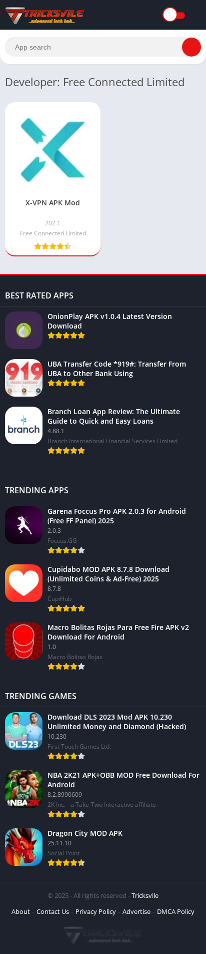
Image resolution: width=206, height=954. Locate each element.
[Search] (191, 47)
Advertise (136, 911)
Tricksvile (145, 895)
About (21, 911)
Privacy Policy (96, 911)
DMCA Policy (175, 911)
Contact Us (52, 911)
